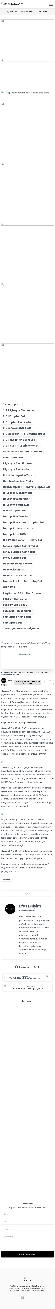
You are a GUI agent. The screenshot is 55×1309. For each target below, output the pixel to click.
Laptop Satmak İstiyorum (18, 528)
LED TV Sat (36, 540)
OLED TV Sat (10, 587)
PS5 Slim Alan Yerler (15, 599)
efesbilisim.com (27, 910)
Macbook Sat (11, 581)
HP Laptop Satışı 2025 (16, 504)
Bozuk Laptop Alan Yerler (18, 475)
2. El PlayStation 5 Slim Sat (19, 440)
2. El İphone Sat (29, 445)
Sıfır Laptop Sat (12, 622)
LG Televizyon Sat (13, 569)
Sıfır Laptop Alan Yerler (17, 617)
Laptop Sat (37, 522)
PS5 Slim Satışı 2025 (15, 605)
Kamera (6, 880)
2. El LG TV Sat (11, 434)
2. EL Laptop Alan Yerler (17, 422)
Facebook (24, 967)
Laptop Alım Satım (14, 522)
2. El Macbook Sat (34, 434)
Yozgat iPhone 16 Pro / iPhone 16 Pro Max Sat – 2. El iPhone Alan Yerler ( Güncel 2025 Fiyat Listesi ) (25, 1094)
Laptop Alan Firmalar (16, 516)
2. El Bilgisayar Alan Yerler (18, 410)
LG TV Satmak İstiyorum (17, 575)
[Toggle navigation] (51, 4)
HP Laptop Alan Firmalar (17, 493)
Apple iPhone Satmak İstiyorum (22, 451)
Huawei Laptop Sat (14, 510)
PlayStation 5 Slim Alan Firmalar (22, 593)
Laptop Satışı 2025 (14, 534)
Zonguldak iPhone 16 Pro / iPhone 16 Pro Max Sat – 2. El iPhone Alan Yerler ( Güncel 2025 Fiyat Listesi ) (27, 1032)
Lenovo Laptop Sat (14, 558)
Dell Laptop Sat (12, 487)
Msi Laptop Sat (33, 581)
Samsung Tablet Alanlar (17, 611)
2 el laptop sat (12, 404)
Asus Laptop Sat (13, 457)
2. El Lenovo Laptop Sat (17, 428)
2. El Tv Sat (9, 445)
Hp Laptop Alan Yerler (16, 498)
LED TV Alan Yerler (14, 540)
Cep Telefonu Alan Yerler (18, 481)
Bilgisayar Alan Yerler (16, 469)
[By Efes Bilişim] (6, 1017)
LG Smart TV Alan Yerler (17, 563)
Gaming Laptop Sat (38, 487)
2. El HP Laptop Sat (14, 416)
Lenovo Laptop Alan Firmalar (20, 546)
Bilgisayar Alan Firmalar (17, 463)
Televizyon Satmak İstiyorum (21, 628)
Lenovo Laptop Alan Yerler (19, 552)
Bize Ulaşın (42, 12)
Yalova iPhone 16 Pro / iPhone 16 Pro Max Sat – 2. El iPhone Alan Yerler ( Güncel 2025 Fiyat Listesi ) (25, 1156)
